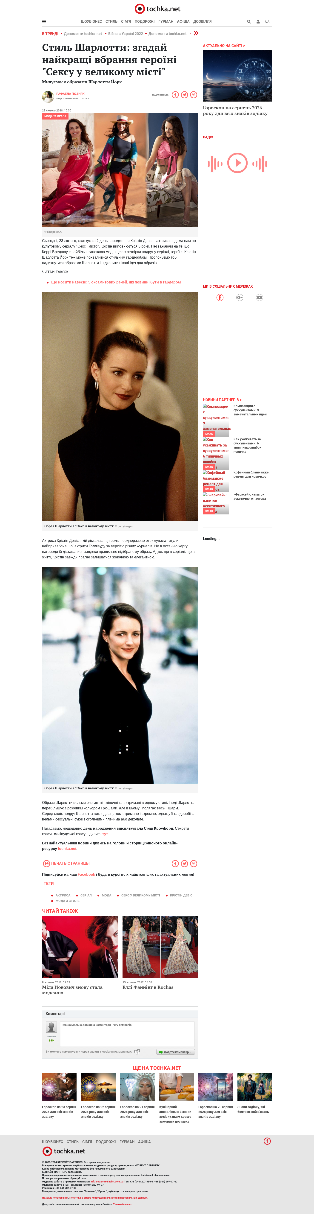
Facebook (86, 874)
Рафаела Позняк (70, 94)
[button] (258, 21)
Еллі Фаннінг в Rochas (148, 987)
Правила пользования (55, 1197)
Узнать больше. (122, 1204)
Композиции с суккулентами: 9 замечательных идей (250, 410)
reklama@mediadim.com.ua (107, 1181)
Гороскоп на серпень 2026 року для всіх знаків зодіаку (235, 110)
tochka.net (67, 849)
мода (106, 895)
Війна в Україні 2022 (125, 34)
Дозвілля (202, 21)
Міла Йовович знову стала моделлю (72, 990)
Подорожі (145, 21)
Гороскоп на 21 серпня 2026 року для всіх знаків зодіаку (137, 1111)
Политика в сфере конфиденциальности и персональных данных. (108, 1197)
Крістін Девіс (181, 895)
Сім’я (126, 21)
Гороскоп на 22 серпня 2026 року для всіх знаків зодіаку (98, 1111)
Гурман (165, 21)
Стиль (111, 21)
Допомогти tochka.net (83, 34)
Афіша (183, 21)
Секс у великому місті (140, 895)
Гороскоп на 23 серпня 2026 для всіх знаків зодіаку (59, 1111)
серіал (86, 895)
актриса (63, 895)
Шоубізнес (91, 21)
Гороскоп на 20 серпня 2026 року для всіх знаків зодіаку (215, 1111)
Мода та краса (55, 116)
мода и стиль (68, 901)
